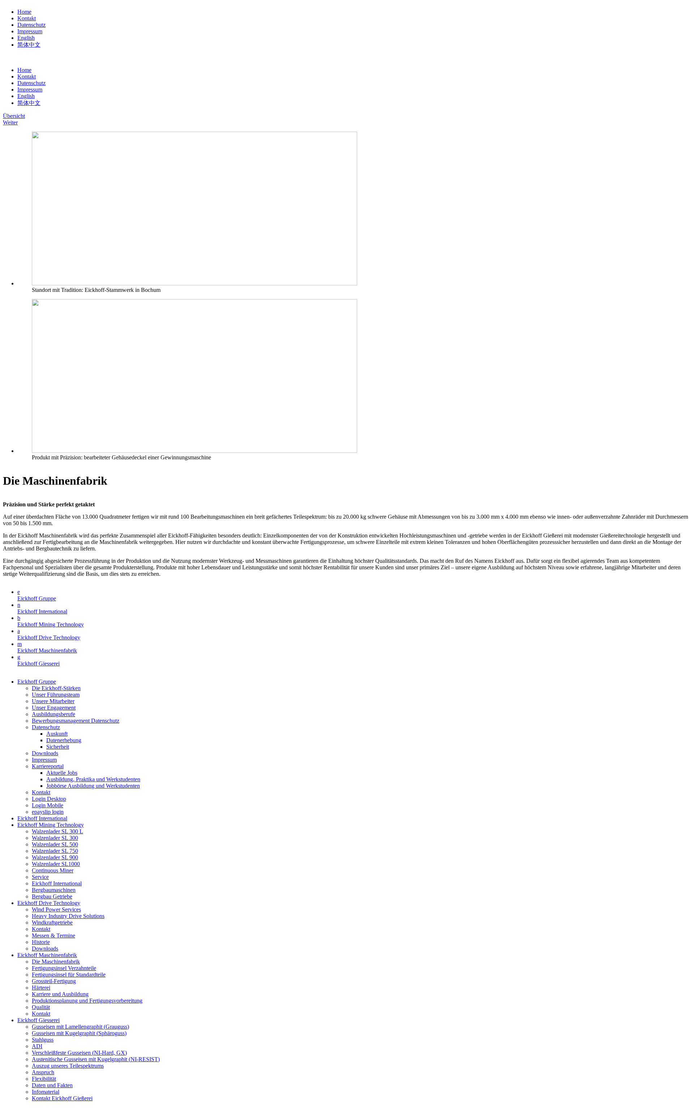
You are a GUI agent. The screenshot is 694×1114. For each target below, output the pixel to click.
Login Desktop (49, 799)
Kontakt (26, 18)
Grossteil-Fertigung (54, 981)
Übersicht (14, 116)
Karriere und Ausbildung (60, 994)
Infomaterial (45, 1092)
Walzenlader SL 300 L (57, 831)
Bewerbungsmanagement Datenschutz (75, 721)
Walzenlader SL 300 (55, 838)
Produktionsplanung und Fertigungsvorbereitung (87, 1001)
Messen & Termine (53, 935)
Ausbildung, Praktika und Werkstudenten (93, 779)
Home (24, 12)
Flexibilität (44, 1079)
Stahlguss (42, 1040)
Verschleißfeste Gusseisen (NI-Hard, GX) (79, 1053)
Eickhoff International (42, 611)
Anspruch (43, 1072)
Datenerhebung (63, 740)
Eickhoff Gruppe (36, 598)
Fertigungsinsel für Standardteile (69, 974)
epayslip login (48, 812)
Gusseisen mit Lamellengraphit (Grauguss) (80, 1027)
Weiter (10, 122)
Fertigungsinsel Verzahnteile (64, 968)
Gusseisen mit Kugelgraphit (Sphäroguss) (79, 1033)
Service (40, 877)
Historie (41, 942)
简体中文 (28, 45)
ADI (37, 1046)
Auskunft (57, 734)
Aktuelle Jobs (61, 773)
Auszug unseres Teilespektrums (68, 1066)
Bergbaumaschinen (54, 890)
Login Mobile (47, 805)
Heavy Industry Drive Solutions (68, 916)
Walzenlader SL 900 (55, 857)
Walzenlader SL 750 (55, 851)
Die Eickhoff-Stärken (56, 688)
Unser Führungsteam (56, 695)
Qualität (41, 1007)
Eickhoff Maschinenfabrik (47, 650)
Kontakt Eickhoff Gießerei (62, 1098)
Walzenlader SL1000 (56, 864)
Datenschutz (31, 25)
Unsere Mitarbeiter (53, 701)
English (26, 38)
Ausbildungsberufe (53, 714)
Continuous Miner (52, 870)
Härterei (41, 988)
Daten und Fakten (52, 1085)
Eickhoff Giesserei (38, 663)
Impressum (29, 31)
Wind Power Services (56, 909)
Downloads (45, 753)
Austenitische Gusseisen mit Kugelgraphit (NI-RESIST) (96, 1059)
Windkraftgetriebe (52, 922)
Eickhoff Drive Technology (48, 637)
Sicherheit (57, 747)
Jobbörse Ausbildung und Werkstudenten (93, 786)
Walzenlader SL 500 (55, 844)
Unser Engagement (54, 708)
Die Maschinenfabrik (56, 961)
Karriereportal (48, 766)
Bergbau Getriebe (52, 896)
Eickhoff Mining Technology (50, 624)
